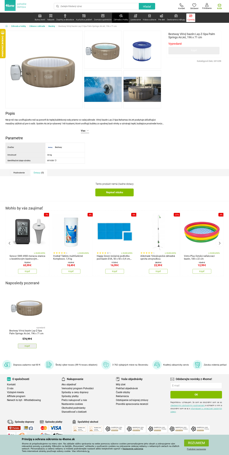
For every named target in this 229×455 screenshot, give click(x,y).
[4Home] (7, 26)
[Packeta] (14, 428)
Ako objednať (69, 384)
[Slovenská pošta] (28, 428)
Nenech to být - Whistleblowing (24, 400)
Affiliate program (16, 396)
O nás (10, 388)
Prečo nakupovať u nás (74, 400)
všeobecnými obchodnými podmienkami (187, 405)
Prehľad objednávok (127, 388)
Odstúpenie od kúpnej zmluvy (132, 400)
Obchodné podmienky (74, 408)
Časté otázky (123, 392)
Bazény (51, 26)
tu (88, 451)
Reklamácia (122, 396)
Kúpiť (194, 50)
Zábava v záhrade (37, 26)
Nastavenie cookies (72, 404)
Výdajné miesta (15, 392)
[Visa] (55, 428)
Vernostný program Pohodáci (78, 388)
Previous (9, 243)
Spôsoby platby (70, 396)
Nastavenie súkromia (132, 448)
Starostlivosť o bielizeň (74, 412)
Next (219, 243)
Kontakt (11, 384)
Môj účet (120, 384)
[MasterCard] (44, 428)
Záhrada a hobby (18, 26)
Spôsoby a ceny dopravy (75, 392)
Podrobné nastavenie (196, 449)
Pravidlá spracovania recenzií (132, 404)
